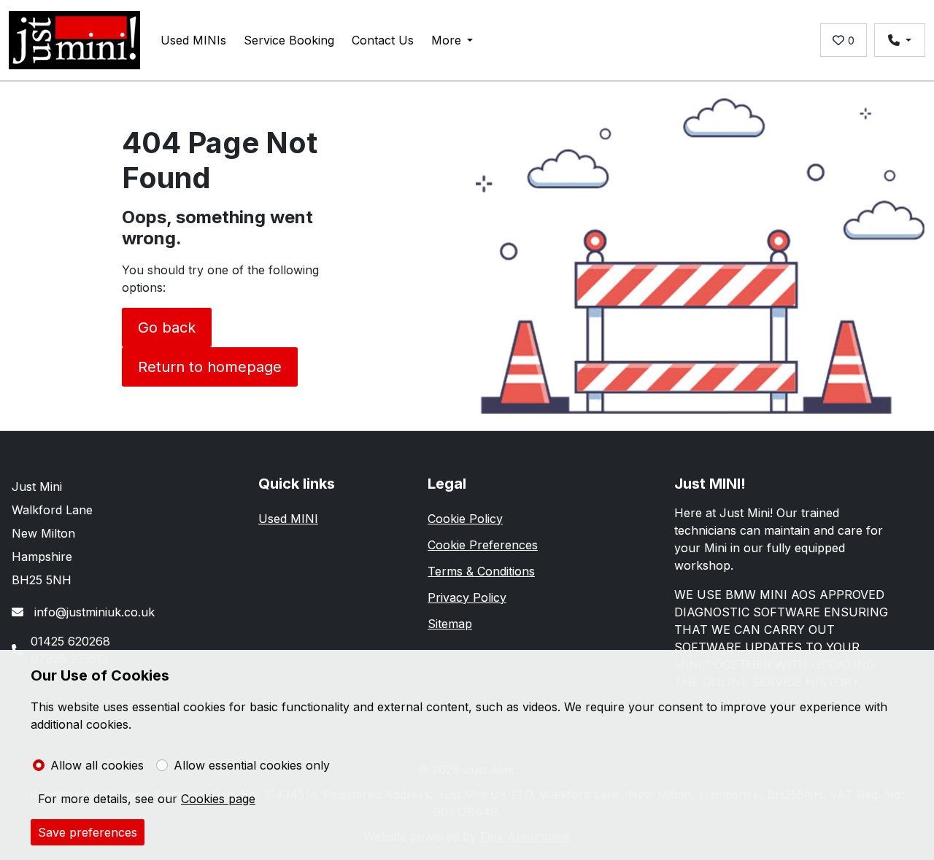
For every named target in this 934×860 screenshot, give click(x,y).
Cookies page (218, 798)
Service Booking (289, 40)
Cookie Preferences (483, 545)
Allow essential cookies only (252, 765)
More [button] (446, 40)
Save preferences (87, 832)
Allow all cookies (97, 765)
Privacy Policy (467, 597)
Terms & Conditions (481, 571)
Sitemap (450, 623)
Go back (167, 327)
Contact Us (383, 40)
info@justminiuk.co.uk (93, 612)
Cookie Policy (465, 518)
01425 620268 (70, 641)
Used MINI (288, 518)
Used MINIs (193, 40)
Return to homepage (210, 367)
